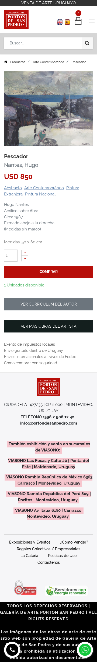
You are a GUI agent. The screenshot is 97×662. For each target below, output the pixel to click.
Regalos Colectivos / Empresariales (48, 549)
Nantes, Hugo (21, 165)
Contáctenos (48, 562)
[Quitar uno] (25, 258)
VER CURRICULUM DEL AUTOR (48, 304)
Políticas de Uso (62, 556)
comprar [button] (49, 271)
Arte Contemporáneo (48, 62)
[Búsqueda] (87, 43)
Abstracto (13, 187)
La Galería (29, 556)
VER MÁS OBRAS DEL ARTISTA (49, 326)
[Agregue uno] (25, 252)
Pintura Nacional (40, 194)
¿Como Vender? (74, 542)
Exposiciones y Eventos (29, 542)
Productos (17, 62)
